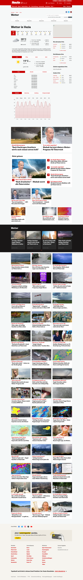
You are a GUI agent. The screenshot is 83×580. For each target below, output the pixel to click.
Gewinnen (47, 6)
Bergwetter (29, 20)
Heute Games (30, 558)
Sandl (54, 60)
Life (29, 6)
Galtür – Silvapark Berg (57, 77)
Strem (54, 48)
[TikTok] (28, 526)
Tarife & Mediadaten (21, 576)
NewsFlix (60, 547)
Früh (17, 57)
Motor (43, 560)
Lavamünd (55, 44)
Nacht (46, 57)
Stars (28, 547)
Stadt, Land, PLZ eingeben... (54, 15)
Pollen (18, 71)
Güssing (54, 46)
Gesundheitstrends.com (63, 549)
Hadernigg (55, 75)
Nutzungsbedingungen (47, 576)
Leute (28, 549)
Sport (19, 6)
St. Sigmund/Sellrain (56, 56)
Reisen (43, 562)
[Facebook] (66, 12)
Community (41, 6)
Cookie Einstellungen (57, 576)
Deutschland (14, 552)
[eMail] (71, 12)
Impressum (13, 576)
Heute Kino (29, 560)
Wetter (15, 15)
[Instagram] (25, 526)
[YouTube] (31, 526)
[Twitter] (69, 12)
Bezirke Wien (53, 20)
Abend (36, 57)
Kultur (28, 552)
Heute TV (29, 562)
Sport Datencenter (46, 547)
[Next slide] (72, 234)
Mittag (27, 57)
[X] (22, 526)
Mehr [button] (52, 6)
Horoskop (29, 556)
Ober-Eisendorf (55, 82)
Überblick (17, 20)
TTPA (28, 576)
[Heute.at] (16, 2)
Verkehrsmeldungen (47, 558)
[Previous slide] (11, 234)
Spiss (54, 58)
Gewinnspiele (45, 549)
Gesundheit (45, 554)
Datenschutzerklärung (36, 576)
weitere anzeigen (63, 50)
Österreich (14, 6)
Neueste (69, 6)
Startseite (12, 12)
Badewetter (41, 20)
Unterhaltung (34, 6)
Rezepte (44, 552)
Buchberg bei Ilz (56, 79)
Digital (28, 554)
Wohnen (44, 556)
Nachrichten (14, 554)
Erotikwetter (45, 71)
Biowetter (66, 20)
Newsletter (14, 562)
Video (64, 6)
